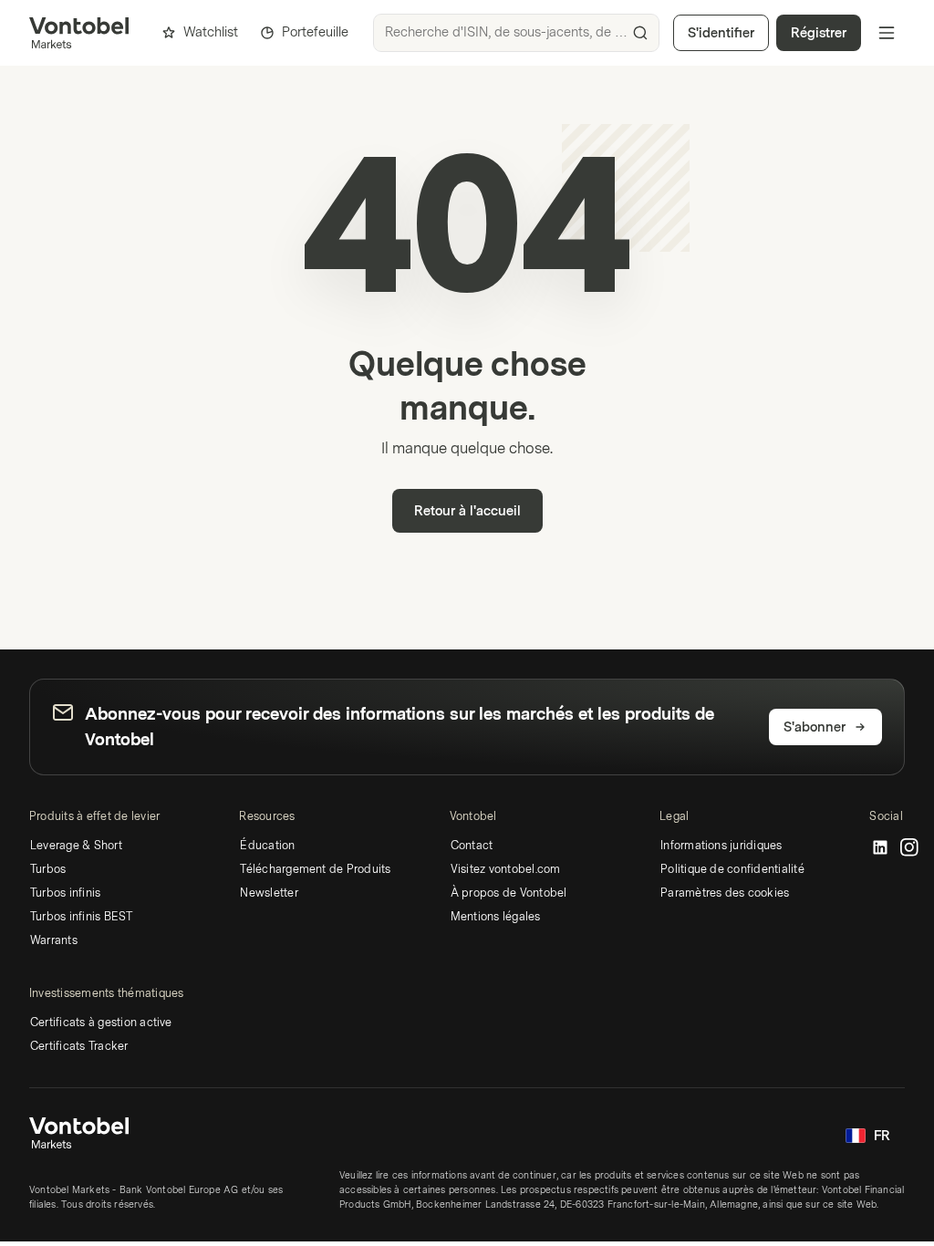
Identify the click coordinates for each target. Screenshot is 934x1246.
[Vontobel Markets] (79, 32)
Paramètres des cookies (724, 893)
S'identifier (721, 33)
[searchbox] (516, 33)
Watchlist (210, 32)
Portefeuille (315, 32)
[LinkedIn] (880, 848)
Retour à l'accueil (467, 511)
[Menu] (886, 33)
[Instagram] (909, 848)
